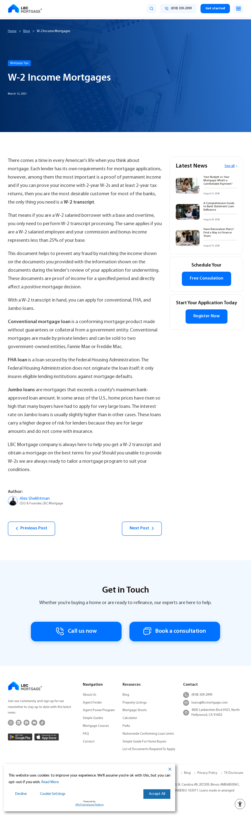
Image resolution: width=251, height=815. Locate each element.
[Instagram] (11, 723)
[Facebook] (26, 723)
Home (12, 31)
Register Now (206, 316)
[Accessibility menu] (240, 804)
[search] (151, 8)
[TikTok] (42, 723)
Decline (21, 794)
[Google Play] (20, 737)
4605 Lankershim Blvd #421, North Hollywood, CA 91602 (215, 712)
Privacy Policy (207, 773)
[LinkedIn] (19, 723)
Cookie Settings (52, 794)
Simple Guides (93, 718)
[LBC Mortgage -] (25, 8)
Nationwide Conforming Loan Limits (148, 734)
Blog (26, 31)
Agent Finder (92, 703)
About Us (89, 695)
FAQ (86, 734)
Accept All (157, 794)
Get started (215, 8)
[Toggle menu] (238, 8)
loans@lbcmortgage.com (209, 703)
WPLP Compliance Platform (89, 804)
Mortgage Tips (19, 63)
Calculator (130, 718)
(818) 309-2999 (201, 695)
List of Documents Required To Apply (149, 749)
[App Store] (46, 737)
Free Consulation (206, 278)
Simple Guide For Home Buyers (144, 741)
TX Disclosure (233, 773)
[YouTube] (34, 723)
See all (230, 166)
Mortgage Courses (96, 726)
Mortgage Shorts (135, 710)
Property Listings (135, 703)
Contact (89, 741)
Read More (50, 782)
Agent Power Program (99, 710)
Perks (126, 726)
